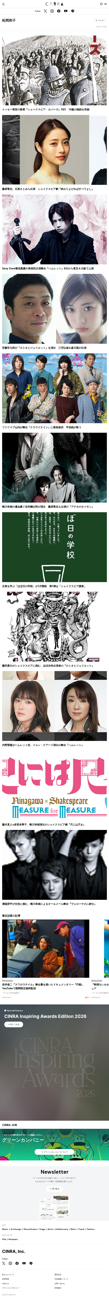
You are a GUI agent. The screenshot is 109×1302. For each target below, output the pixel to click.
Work (73, 1229)
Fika (4, 1239)
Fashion (91, 1229)
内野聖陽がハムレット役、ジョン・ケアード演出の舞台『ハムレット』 (43, 744)
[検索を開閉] (101, 4)
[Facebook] (58, 11)
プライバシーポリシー (10, 1288)
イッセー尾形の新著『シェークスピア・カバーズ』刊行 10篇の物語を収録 (45, 109)
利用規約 (57, 1288)
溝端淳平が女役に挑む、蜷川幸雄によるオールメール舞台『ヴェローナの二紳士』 (49, 903)
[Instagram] (52, 11)
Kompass (13, 1239)
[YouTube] (66, 11)
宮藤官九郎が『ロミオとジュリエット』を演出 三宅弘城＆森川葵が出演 (44, 347)
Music (5, 1229)
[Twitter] (45, 11)
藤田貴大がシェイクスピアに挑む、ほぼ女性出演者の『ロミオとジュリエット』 (48, 665)
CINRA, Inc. (13, 1251)
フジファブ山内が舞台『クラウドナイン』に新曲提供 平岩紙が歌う (41, 427)
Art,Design (16, 1229)
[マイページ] (3, 4)
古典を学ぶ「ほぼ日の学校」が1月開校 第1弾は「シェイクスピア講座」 (44, 586)
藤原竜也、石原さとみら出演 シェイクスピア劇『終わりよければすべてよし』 (48, 188)
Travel (81, 1229)
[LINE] (72, 11)
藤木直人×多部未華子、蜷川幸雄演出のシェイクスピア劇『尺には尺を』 (44, 824)
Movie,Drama (30, 1229)
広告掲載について (61, 1279)
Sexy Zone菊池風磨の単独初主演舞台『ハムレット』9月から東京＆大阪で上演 (48, 268)
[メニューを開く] (105, 4)
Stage (42, 1229)
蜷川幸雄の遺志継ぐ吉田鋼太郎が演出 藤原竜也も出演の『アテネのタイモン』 (48, 506)
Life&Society (61, 1229)
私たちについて (8, 1274)
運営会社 (57, 1274)
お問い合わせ (59, 1283)
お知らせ (5, 1283)
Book (50, 1229)
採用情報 (5, 1279)
